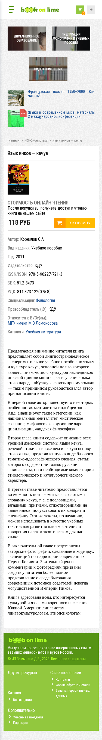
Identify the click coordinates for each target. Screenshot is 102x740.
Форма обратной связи (73, 685)
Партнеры (20, 723)
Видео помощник (48, 69)
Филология (45, 300)
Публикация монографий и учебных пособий (71, 39)
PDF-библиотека (36, 140)
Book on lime (40, 10)
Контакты (63, 679)
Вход (91, 9)
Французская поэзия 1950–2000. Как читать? (61, 93)
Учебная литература (43, 331)
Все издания (22, 700)
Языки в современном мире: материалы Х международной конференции (61, 114)
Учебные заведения (28, 717)
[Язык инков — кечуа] (18, 193)
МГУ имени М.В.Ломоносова (33, 323)
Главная (14, 140)
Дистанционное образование (26, 38)
